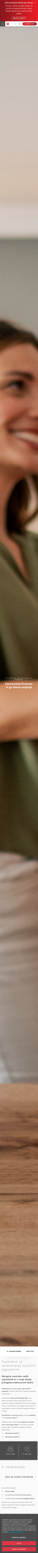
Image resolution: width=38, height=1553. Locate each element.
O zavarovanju (14, 1351)
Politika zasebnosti (16, 1532)
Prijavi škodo (19, 18)
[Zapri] (35, 1517)
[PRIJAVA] (19, 23)
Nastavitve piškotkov (19, 1537)
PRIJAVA (19, 24)
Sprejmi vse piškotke (19, 1549)
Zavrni (19, 1543)
